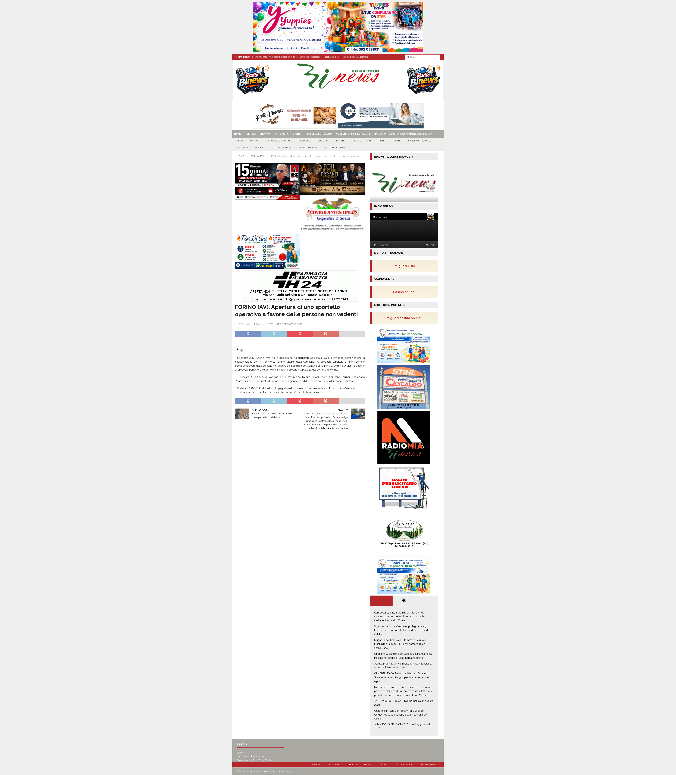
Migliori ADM (405, 266)
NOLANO (397, 141)
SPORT (296, 133)
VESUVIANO (242, 147)
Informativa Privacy (429, 765)
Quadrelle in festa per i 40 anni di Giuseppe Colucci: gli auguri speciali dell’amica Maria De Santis (400, 714)
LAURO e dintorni (361, 141)
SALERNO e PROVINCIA (419, 141)
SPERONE (322, 141)
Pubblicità (351, 765)
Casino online (405, 292)
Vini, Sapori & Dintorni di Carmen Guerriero (402, 133)
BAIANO (254, 141)
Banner (368, 765)
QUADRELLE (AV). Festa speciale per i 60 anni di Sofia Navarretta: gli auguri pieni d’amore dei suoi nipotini (401, 677)
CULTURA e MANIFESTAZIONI (353, 133)
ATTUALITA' (275, 324)
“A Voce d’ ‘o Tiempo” (335, 147)
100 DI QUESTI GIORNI (319, 133)
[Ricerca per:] (422, 56)
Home (237, 133)
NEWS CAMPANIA (283, 147)
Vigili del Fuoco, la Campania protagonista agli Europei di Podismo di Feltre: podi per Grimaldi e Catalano (402, 630)
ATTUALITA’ (282, 133)
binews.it (261, 324)
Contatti (334, 765)
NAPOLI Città (261, 147)
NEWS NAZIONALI (308, 147)
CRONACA (265, 133)
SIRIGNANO (339, 141)
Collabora (384, 765)
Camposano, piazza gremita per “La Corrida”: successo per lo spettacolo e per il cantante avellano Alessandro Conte (399, 616)
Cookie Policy (405, 765)
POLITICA (250, 133)
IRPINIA (382, 141)
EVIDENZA (287, 324)
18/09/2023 (244, 324)
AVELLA (239, 141)
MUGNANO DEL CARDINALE (278, 141)
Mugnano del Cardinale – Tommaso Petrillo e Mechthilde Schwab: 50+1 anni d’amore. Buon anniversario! (400, 644)
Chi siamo (317, 765)
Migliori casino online (405, 318)
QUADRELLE (305, 141)
